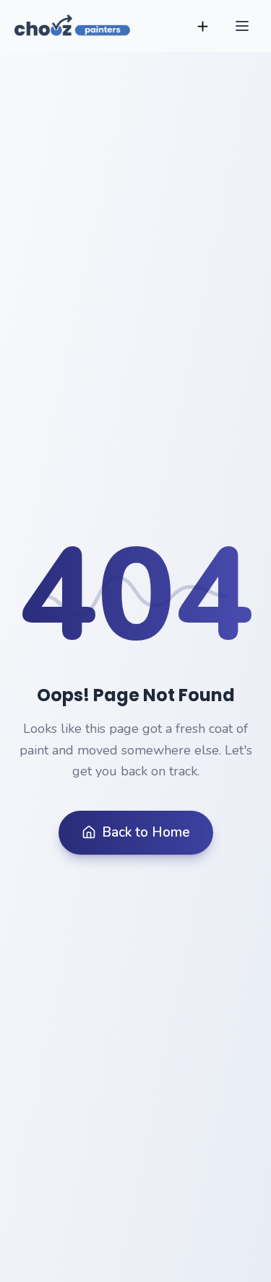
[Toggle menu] (242, 26)
